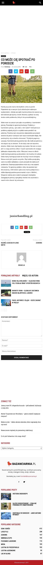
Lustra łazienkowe (8, 550)
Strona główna (5, 53)
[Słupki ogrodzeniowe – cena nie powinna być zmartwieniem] (6, 506)
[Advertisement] (21, 28)
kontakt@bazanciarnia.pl (29, 476)
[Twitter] (24, 482)
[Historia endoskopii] (6, 496)
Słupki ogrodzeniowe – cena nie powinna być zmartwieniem (24, 504)
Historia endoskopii (20, 494)
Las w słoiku (5, 554)
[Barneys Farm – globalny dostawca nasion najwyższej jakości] (6, 293)
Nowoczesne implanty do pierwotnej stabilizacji (17, 430)
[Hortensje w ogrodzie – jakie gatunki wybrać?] (6, 515)
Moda (3, 544)
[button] (40, 2)
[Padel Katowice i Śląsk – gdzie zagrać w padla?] (6, 302)
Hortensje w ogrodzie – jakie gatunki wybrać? (27, 514)
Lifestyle (3, 56)
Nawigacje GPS (6, 538)
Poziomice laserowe (8, 541)
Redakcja (7, 66)
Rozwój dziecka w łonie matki (10, 244)
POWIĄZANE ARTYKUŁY (10, 275)
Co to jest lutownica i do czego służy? (13, 436)
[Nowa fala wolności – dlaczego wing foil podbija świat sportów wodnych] (6, 283)
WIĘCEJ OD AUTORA (30, 275)
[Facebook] (19, 482)
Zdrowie (39, 243)
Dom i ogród (5, 529)
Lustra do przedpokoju (10, 547)
